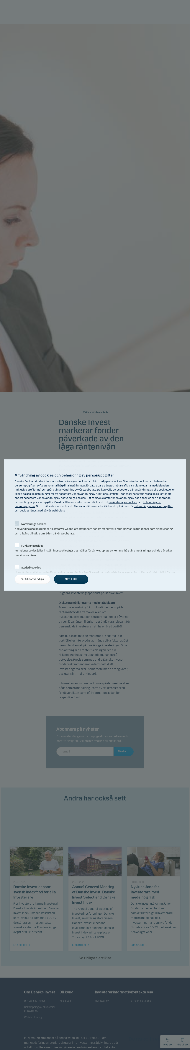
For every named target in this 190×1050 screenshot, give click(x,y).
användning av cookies (123, 502)
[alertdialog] (95, 525)
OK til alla (71, 579)
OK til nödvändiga (32, 579)
